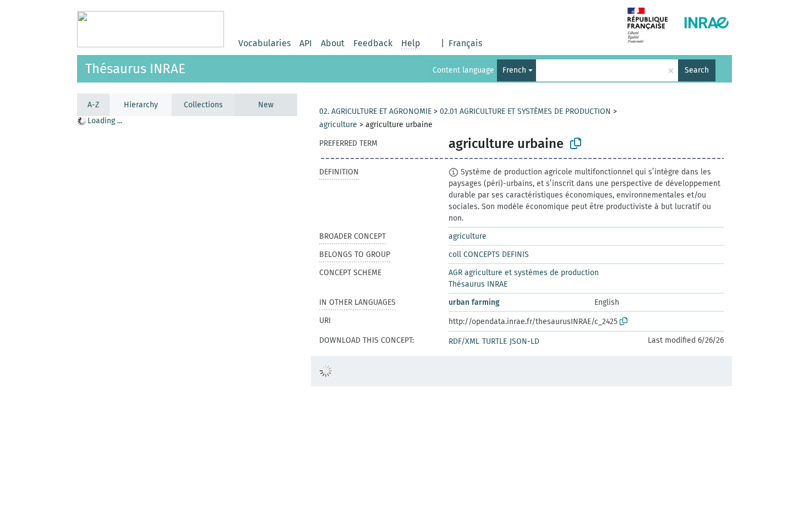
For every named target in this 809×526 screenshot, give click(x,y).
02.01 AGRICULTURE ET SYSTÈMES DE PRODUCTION (525, 111)
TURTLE (494, 341)
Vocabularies (264, 43)
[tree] (187, 320)
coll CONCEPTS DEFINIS (489, 254)
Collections (203, 104)
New (266, 104)
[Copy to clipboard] (575, 143)
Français (465, 43)
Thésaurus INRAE (135, 68)
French (514, 70)
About (333, 43)
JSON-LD (524, 341)
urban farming (474, 302)
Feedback (372, 43)
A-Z (93, 104)
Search (697, 70)
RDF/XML (464, 341)
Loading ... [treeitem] (105, 120)
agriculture (338, 124)
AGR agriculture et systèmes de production (524, 272)
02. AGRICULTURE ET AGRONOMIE (375, 111)
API (305, 43)
